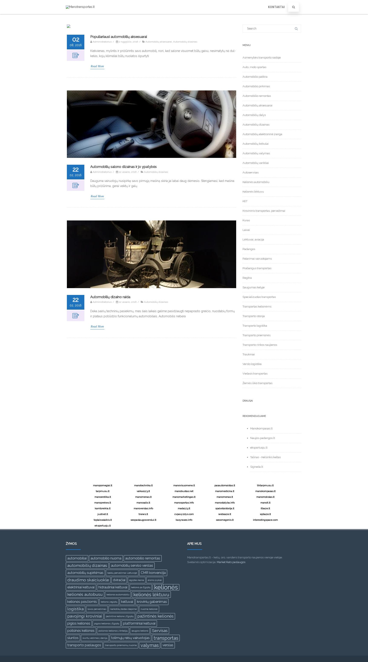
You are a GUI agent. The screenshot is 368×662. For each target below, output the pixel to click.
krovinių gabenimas (152, 602)
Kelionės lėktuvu (253, 191)
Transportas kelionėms (257, 306)
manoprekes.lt (102, 502)
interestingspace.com (265, 519)
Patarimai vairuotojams (257, 258)
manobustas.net (184, 491)
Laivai (246, 230)
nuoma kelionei (149, 609)
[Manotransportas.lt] (80, 7)
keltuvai (127, 602)
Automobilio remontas (257, 95)
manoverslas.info (143, 508)
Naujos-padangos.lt (262, 438)
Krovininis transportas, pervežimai (264, 210)
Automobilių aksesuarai (158, 41)
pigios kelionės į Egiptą (106, 623)
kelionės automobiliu (117, 594)
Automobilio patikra (255, 76)
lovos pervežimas (97, 609)
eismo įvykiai (155, 580)
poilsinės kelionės (81, 631)
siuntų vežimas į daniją (94, 638)
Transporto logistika (255, 325)
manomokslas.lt (265, 496)
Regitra (247, 277)
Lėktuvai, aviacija (253, 239)
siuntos (73, 638)
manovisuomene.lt (184, 485)
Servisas (160, 630)
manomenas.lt (143, 496)
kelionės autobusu (85, 594)
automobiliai (77, 558)
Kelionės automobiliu (256, 182)
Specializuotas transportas (259, 297)
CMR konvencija (153, 573)
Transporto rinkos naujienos (260, 344)
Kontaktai (276, 7)
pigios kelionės (78, 623)
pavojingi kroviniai (84, 616)
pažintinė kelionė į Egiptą (120, 616)
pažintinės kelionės (155, 616)
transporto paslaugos (84, 645)
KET (245, 201)
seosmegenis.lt (225, 519)
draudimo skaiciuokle (88, 580)
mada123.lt (184, 508)
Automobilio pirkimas (256, 86)
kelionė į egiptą (109, 602)
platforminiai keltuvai (139, 623)
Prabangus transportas (257, 268)
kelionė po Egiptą (140, 587)
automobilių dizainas (87, 565)
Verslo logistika (252, 364)
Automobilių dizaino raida (110, 297)
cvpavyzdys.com (184, 514)
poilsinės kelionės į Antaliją (113, 630)
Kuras (246, 220)
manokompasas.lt (265, 491)
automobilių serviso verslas (132, 565)
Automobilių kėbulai (256, 143)
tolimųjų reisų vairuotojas (130, 638)
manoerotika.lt (103, 496)
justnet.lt (103, 514)
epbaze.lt (265, 514)
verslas (167, 645)
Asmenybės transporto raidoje (262, 57)
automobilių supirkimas (85, 573)
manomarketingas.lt (184, 496)
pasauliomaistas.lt (224, 485)
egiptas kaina (136, 580)
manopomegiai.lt (102, 485)
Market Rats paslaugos (231, 562)
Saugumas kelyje (253, 287)
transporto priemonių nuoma (121, 645)
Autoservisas (251, 172)
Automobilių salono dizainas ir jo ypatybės (123, 167)
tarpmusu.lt (102, 491)
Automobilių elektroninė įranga (262, 134)
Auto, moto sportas (254, 67)
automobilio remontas (142, 558)
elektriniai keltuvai (81, 587)
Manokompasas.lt (261, 428)
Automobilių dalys (254, 115)
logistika (75, 608)
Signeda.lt (256, 466)
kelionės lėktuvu (151, 594)
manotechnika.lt (143, 485)
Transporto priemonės (256, 335)
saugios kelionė (139, 630)
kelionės (166, 587)
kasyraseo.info (184, 519)
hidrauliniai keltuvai (112, 587)
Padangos (249, 249)
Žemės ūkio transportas (257, 383)
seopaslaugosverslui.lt (143, 519)
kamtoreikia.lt (103, 508)
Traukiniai (249, 354)
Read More (97, 66)
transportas (166, 638)
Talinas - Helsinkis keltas (265, 457)
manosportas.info (184, 502)
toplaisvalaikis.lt (103, 519)
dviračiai (119, 580)
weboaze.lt (224, 514)
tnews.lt (143, 514)
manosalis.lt (143, 502)
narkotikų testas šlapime (123, 609)
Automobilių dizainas (185, 41)
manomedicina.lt (224, 491)
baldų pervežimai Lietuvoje (122, 573)
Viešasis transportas (255, 373)
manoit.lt (265, 502)
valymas (150, 645)
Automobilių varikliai (256, 162)
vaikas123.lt (143, 491)
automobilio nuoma (106, 558)
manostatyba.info (225, 502)
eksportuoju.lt (258, 447)
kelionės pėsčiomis (82, 602)
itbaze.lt (265, 508)
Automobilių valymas (256, 153)
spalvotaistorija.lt (224, 508)
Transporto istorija (254, 316)
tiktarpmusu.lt (265, 485)
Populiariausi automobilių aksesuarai (118, 37)
